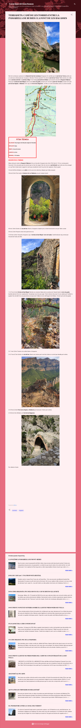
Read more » (69, 570)
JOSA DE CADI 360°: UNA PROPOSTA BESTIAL (24, 575)
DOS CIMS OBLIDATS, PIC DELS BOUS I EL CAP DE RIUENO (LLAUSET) (33, 591)
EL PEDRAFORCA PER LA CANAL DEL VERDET (24, 706)
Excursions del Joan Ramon (21, 4)
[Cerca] (75, 4)
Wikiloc (15, 505)
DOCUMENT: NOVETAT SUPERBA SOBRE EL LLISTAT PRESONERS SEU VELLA (36, 608)
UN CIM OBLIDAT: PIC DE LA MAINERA (22, 640)
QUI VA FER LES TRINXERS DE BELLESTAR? (24, 690)
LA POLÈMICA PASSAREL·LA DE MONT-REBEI (24, 559)
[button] (72, 15)
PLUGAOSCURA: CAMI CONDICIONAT (21, 624)
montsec (14, 510)
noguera (21, 510)
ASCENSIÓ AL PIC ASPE (16, 674)
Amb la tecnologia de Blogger (41, 724)
